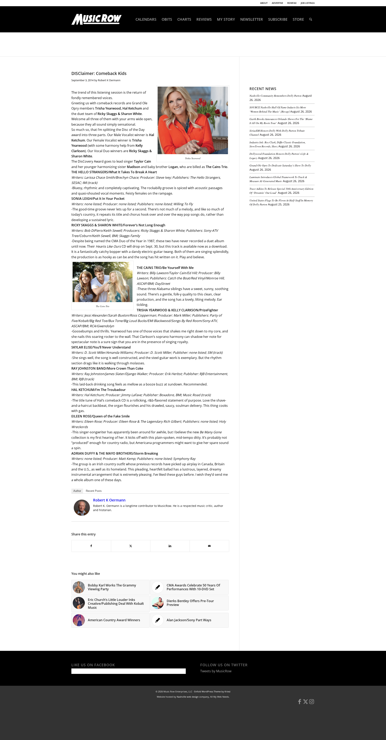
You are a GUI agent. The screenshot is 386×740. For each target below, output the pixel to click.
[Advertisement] (279, 237)
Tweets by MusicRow (215, 671)
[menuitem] (264, 3)
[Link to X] (306, 703)
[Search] (311, 19)
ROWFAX (292, 2)
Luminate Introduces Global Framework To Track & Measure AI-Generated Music (278, 179)
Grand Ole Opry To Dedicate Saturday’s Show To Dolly (280, 165)
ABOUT (264, 2)
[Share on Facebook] (91, 545)
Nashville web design (188, 696)
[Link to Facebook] (300, 703)
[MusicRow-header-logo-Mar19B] (96, 19)
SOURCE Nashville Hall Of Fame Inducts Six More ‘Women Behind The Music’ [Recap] (277, 109)
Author (77, 490)
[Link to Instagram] (312, 703)
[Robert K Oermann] (82, 514)
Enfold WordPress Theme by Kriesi (212, 691)
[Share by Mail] (209, 545)
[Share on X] (130, 545)
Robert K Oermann (109, 80)
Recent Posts (94, 490)
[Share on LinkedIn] (170, 545)
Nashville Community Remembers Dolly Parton (275, 95)
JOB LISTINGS (308, 2)
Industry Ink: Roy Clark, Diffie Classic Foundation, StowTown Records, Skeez (277, 144)
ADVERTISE (277, 2)
